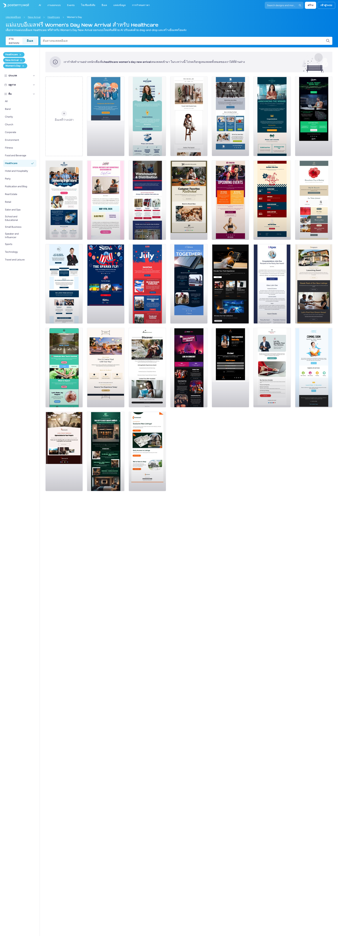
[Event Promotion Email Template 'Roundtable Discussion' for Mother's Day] (105, 200)
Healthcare (54, 17)
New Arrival (34, 17)
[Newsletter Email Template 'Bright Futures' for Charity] (64, 200)
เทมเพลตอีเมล (13, 17)
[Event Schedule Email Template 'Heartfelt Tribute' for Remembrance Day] (313, 200)
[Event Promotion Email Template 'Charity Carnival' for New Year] (64, 367)
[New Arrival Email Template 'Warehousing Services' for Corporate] (147, 200)
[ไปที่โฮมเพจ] (14, 5)
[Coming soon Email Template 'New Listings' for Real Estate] (313, 284)
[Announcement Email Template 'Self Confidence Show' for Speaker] (230, 367)
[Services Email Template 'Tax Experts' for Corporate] (272, 367)
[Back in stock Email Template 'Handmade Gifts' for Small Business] (189, 200)
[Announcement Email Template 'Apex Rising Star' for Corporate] (272, 284)
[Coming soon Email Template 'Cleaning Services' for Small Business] (313, 367)
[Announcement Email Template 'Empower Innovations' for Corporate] (147, 116)
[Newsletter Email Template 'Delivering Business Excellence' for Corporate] (64, 284)
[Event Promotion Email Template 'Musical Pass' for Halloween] (189, 367)
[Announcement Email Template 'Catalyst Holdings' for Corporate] (272, 116)
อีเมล (30, 40)
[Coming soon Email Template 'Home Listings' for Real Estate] (147, 451)
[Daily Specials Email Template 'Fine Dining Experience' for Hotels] (105, 367)
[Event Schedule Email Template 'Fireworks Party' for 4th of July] (147, 284)
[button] (34, 75)
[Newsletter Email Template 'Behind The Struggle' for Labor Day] (230, 116)
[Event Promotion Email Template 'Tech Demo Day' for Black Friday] (313, 116)
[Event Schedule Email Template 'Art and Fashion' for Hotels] (105, 451)
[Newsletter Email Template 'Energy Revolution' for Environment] (189, 284)
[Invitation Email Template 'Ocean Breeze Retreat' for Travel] (147, 367)
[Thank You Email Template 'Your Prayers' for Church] (64, 451)
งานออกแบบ (14, 40)
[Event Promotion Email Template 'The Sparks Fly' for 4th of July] (105, 284)
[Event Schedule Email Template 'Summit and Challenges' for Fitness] (230, 200)
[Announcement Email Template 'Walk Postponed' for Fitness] (105, 116)
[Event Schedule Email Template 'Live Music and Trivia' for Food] (272, 200)
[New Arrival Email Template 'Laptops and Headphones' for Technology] (230, 284)
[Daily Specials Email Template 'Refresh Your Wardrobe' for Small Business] (189, 116)
